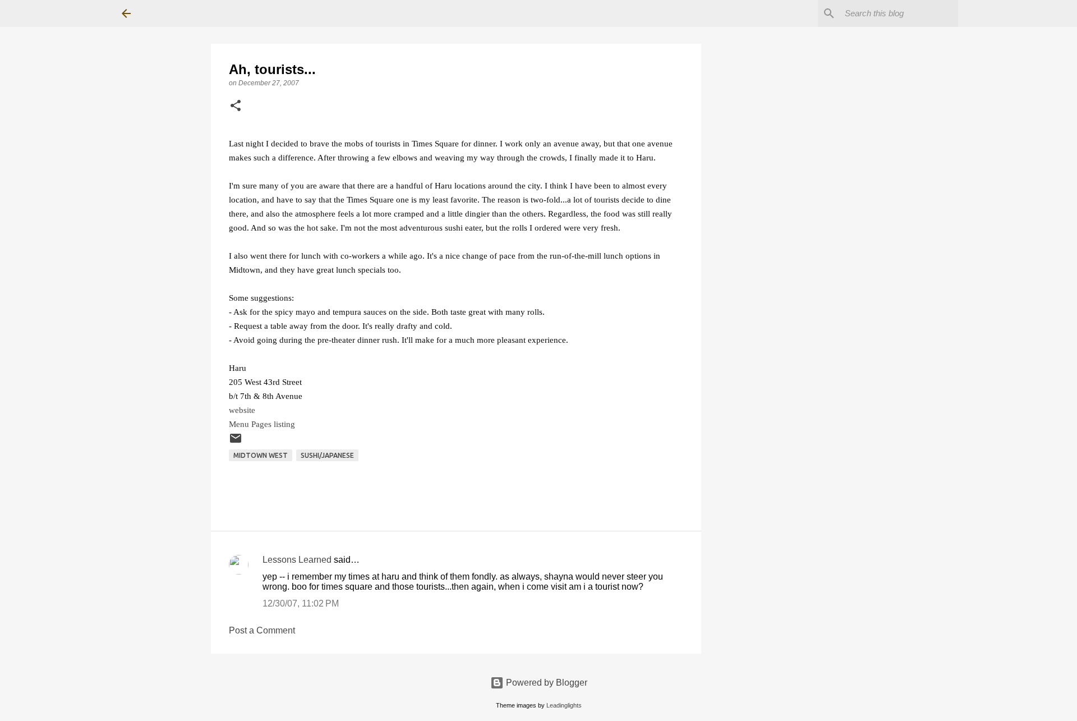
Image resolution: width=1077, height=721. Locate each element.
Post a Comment (262, 630)
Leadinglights (564, 705)
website (242, 410)
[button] (235, 106)
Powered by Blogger (545, 682)
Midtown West (260, 455)
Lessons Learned (297, 559)
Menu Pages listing (262, 424)
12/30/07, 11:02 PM (301, 603)
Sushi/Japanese (327, 455)
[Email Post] (235, 442)
